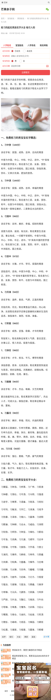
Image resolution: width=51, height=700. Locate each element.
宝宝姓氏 (6, 56)
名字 (4, 637)
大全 (18, 637)
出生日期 (6, 66)
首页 (2, 18)
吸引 (11, 637)
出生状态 (6, 51)
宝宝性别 (6, 61)
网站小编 (4, 33)
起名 (33, 637)
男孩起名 (20, 18)
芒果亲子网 (8, 9)
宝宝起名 (10, 18)
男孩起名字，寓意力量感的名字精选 (27, 650)
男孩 (26, 637)
